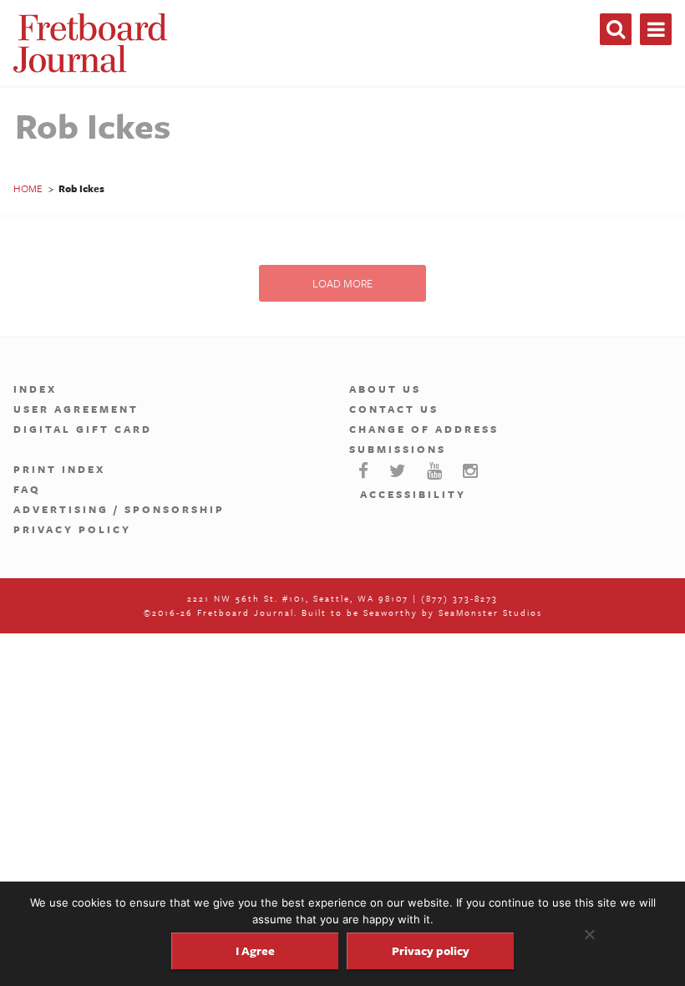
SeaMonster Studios (490, 612)
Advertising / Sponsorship (119, 508)
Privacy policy (430, 950)
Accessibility (413, 493)
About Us (385, 388)
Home (28, 188)
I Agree (255, 950)
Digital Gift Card (82, 428)
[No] (588, 934)
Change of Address (424, 428)
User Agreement (76, 408)
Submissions (397, 448)
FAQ (27, 488)
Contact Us (394, 408)
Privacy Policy (72, 528)
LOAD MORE (342, 283)
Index (35, 388)
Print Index (59, 468)
